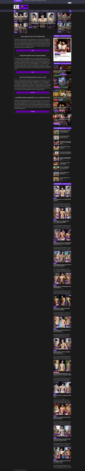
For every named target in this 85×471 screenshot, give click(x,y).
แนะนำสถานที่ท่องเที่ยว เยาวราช (60, 97)
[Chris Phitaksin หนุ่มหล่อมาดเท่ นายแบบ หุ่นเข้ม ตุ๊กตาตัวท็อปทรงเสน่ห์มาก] (62, 256)
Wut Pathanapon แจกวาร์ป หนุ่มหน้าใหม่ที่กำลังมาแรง (20, 18)
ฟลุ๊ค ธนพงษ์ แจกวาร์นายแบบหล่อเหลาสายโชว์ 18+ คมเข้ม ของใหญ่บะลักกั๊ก (65, 142)
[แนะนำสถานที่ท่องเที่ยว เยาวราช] (62, 95)
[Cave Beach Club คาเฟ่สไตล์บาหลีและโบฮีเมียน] (56, 163)
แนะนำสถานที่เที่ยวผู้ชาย (54, 10)
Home (17, 10)
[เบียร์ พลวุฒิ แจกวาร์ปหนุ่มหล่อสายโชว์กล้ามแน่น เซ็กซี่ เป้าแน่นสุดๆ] (62, 452)
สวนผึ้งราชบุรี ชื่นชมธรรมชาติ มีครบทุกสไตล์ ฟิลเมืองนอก (65, 131)
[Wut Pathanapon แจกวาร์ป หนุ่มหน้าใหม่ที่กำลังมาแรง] (42, 21)
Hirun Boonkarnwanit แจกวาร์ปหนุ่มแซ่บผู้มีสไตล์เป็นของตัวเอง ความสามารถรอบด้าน (64, 18)
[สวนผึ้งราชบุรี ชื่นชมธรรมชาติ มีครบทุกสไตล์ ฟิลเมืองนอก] (56, 132)
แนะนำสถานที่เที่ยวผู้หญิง (45, 10)
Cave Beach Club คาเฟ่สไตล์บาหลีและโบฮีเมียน (65, 163)
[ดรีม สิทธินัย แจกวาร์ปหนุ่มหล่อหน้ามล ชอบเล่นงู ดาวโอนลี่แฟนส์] (62, 322)
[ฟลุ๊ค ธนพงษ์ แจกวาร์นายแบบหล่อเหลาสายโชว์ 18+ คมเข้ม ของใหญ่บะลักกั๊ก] (56, 143)
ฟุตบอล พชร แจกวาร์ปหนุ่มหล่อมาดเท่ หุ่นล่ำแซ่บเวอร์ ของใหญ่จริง (62, 418)
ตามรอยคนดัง (37, 10)
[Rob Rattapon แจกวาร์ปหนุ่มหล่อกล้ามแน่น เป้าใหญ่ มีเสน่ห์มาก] (62, 278)
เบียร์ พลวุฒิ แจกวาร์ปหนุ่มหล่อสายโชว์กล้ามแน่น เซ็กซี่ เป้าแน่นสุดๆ (62, 461)
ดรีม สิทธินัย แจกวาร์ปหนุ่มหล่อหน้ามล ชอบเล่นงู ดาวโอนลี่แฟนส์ (61, 330)
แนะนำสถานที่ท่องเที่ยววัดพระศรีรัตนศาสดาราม (64, 173)
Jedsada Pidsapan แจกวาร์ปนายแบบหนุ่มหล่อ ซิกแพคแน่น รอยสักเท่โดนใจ (62, 439)
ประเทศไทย (60, 99)
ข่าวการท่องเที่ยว (31, 10)
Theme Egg (24, 470)
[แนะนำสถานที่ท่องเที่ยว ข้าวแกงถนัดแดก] (56, 179)
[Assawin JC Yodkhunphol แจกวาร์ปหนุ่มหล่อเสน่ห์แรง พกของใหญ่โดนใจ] (56, 159)
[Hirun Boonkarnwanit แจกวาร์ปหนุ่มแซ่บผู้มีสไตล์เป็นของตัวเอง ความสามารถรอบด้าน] (62, 235)
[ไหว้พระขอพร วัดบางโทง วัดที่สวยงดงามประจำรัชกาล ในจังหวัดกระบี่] (56, 153)
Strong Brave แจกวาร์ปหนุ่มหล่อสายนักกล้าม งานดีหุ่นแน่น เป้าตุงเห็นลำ (20, 28)
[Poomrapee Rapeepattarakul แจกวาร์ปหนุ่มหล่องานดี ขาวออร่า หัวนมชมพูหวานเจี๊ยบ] (62, 365)
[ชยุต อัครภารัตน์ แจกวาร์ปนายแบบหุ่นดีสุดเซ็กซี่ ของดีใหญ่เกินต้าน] (62, 344)
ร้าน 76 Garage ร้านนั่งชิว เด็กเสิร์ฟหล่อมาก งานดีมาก (65, 137)
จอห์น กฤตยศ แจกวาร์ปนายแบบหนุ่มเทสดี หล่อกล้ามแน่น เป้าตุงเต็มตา (61, 309)
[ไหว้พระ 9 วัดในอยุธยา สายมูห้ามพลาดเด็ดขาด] (56, 148)
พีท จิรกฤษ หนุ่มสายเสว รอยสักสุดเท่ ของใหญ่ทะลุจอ (62, 396)
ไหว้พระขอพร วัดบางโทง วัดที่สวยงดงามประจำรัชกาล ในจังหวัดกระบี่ (65, 153)
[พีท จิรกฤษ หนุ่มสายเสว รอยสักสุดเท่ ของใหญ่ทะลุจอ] (62, 387)
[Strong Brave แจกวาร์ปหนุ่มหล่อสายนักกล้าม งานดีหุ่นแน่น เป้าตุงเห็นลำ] (62, 213)
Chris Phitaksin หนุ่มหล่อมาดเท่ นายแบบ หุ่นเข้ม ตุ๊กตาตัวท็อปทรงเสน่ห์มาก (35, 0)
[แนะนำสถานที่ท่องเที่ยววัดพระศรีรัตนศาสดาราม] (56, 174)
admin (22, 20)
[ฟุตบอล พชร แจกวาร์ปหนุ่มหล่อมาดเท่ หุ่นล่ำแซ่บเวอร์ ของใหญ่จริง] (62, 409)
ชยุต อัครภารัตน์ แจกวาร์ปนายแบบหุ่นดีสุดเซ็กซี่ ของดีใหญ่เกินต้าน (61, 352)
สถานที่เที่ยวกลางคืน (57, 54)
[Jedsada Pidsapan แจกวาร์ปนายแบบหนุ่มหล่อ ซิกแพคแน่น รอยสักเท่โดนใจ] (62, 431)
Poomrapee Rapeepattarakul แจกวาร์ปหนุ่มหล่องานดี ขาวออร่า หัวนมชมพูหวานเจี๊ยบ (62, 374)
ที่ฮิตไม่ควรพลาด (56, 86)
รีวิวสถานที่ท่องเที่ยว (23, 10)
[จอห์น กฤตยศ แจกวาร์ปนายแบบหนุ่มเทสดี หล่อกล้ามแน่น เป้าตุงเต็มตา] (62, 300)
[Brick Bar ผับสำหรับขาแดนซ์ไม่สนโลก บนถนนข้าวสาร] (62, 45)
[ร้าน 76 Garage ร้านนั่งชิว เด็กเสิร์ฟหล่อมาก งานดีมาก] (56, 137)
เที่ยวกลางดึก (57, 63)
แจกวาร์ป (61, 10)
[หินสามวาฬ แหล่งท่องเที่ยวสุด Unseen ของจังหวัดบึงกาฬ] (56, 168)
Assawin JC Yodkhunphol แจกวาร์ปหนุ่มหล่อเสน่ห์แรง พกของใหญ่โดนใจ (65, 158)
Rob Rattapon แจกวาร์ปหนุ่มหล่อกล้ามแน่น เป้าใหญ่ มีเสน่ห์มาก (62, 287)
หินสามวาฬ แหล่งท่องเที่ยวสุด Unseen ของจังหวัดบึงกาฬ (64, 167)
